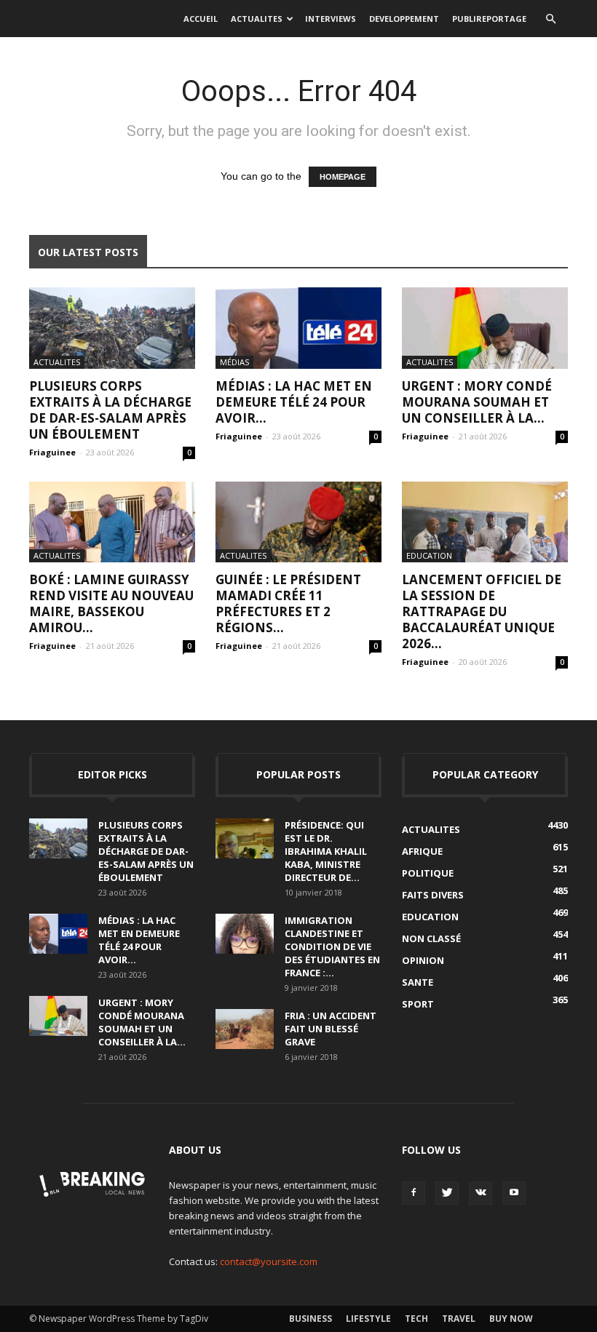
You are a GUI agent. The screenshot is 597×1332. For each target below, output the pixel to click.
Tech (416, 1318)
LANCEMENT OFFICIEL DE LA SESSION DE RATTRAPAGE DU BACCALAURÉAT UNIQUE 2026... (481, 611)
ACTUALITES (256, 18)
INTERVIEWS (330, 18)
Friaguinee (52, 452)
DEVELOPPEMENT (404, 18)
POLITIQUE (428, 873)
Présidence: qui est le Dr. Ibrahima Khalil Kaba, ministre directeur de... (326, 851)
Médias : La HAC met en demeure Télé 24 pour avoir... (294, 402)
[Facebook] (413, 1193)
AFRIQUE (422, 851)
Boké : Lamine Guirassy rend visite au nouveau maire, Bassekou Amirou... (111, 603)
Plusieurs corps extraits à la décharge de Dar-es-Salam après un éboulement (110, 410)
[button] (550, 18)
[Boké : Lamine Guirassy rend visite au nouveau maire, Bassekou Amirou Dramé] (112, 522)
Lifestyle (368, 1318)
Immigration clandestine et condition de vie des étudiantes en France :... (332, 946)
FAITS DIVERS (433, 894)
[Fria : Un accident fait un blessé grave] (245, 1029)
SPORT (418, 1003)
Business (310, 1318)
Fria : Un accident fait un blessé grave (330, 1028)
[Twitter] (447, 1193)
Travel (458, 1318)
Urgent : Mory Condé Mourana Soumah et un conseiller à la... (477, 402)
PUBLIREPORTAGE (489, 18)
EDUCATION (429, 555)
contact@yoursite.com (268, 1261)
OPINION (423, 960)
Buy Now (511, 1318)
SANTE (417, 982)
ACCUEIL (200, 18)
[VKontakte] (480, 1193)
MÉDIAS (234, 361)
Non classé (431, 938)
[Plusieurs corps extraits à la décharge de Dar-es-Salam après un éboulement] (112, 328)
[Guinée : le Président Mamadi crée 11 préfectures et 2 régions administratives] (298, 522)
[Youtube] (514, 1193)
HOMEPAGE (342, 176)
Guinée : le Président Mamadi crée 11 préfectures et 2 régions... (288, 603)
